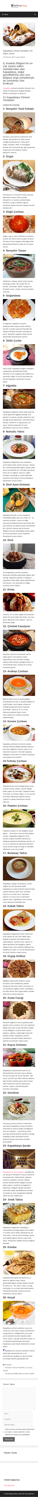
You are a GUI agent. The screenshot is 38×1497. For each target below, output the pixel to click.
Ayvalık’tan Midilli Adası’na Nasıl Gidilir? (20, 1374)
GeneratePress (29, 1494)
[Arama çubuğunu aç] (35, 14)
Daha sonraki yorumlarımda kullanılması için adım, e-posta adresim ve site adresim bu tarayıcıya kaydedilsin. (19, 1431)
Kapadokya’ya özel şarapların (13, 1172)
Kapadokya (7, 88)
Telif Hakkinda (9, 1485)
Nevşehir (8, 1365)
